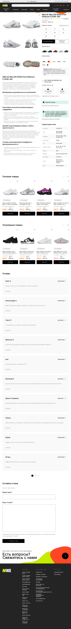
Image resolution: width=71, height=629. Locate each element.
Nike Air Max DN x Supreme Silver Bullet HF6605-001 (26, 203)
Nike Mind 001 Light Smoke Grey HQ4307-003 (61, 252)
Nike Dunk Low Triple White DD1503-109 (44, 252)
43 (46, 36)
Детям (32, 9)
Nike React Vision (26, 589)
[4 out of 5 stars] (11, 488)
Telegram (57, 574)
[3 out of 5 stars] (9, 488)
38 (63, 29)
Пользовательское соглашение (42, 588)
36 (46, 29)
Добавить (7, 200)
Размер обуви (40, 574)
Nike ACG (25, 600)
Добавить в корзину (62, 41)
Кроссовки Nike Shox (26, 579)
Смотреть (10, 213)
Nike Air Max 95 (25, 612)
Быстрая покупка (48, 41)
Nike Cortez (26, 603)
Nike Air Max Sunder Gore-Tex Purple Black (44, 203)
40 (54, 32)
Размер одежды (41, 576)
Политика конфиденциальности (44, 591)
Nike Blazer (26, 615)
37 (54, 29)
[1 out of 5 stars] (3, 488)
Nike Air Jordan (25, 622)
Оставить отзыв (13, 541)
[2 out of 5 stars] (6, 488)
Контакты (66, 9)
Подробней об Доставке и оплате (50, 96)
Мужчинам (24, 9)
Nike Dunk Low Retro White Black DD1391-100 (27, 252)
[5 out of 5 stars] (14, 488)
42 (63, 32)
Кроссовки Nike (6, 9)
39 (46, 32)
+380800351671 (6, 1)
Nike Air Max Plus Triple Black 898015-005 (9, 252)
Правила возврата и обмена (40, 595)
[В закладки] (39, 15)
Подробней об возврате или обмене (51, 119)
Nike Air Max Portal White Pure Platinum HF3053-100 (9, 203)
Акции (38, 9)
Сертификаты (40, 598)
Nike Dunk (25, 592)
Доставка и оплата (56, 9)
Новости (39, 572)
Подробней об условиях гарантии (50, 105)
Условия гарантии (39, 579)
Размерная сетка (64, 25)
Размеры (45, 9)
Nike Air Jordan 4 (25, 606)
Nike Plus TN (25, 595)
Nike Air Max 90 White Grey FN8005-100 (61, 203)
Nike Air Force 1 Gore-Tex (25, 618)
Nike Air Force (25, 598)
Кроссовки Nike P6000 (26, 576)
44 (54, 36)
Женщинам (16, 9)
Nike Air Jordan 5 (25, 609)
